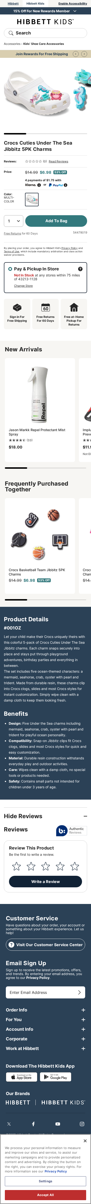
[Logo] (45, 21)
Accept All (45, 1195)
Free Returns (12, 233)
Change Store (23, 286)
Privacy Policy (69, 248)
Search (23, 32)
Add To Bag (56, 220)
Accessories (12, 44)
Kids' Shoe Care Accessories (43, 44)
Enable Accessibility (72, 3)
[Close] (85, 1141)
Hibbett (13, 3)
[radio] (32, 199)
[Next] (84, 54)
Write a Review (45, 881)
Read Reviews (58, 161)
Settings (45, 1181)
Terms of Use (11, 251)
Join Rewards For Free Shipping (42, 54)
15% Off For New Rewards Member (41, 11)
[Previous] (76, 54)
